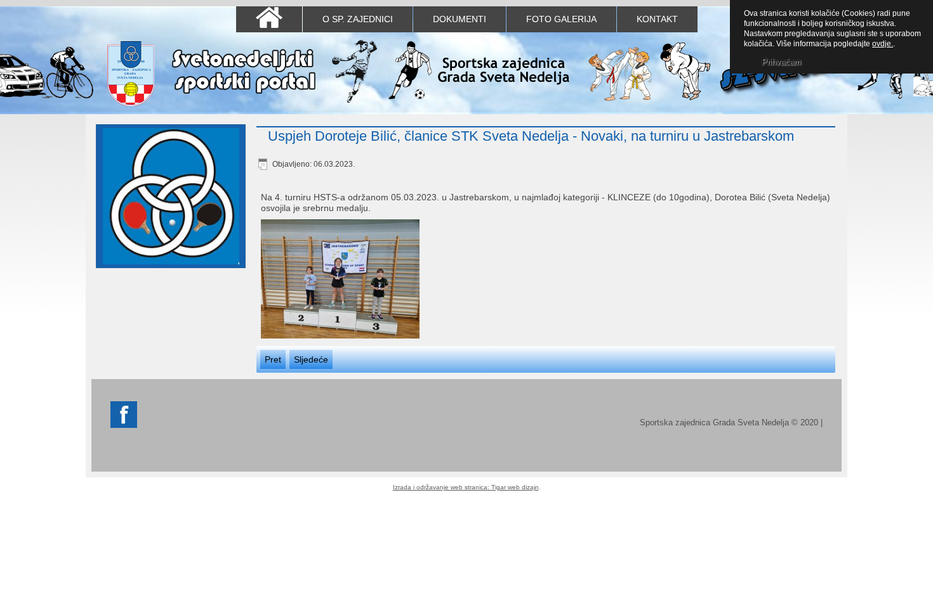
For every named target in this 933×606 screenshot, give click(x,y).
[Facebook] (123, 425)
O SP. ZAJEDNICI (357, 19)
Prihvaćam (781, 62)
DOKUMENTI (459, 19)
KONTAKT (657, 19)
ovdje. (882, 43)
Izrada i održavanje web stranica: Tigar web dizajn (466, 487)
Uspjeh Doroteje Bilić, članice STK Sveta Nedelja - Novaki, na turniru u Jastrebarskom (531, 136)
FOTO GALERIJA (561, 19)
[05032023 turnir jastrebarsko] (340, 280)
